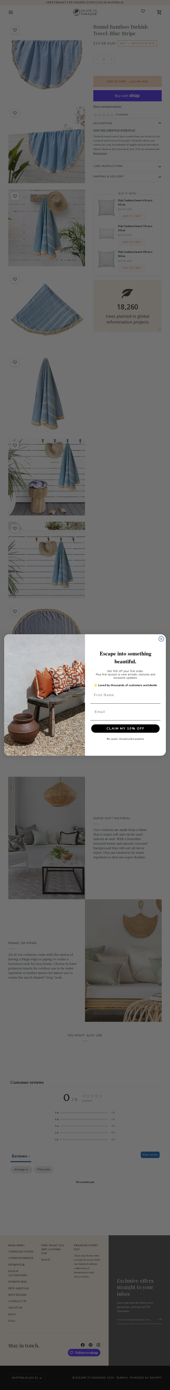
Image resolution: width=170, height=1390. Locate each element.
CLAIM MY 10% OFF (125, 728)
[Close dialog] (161, 638)
